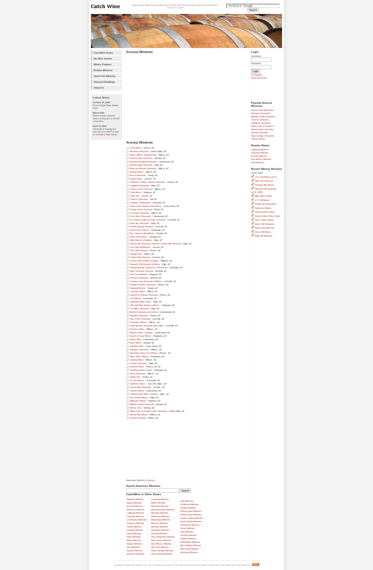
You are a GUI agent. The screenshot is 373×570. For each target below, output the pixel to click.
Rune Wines (135, 343)
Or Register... (257, 75)
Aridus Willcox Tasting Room (143, 155)
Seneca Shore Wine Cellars (267, 216)
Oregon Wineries (188, 508)
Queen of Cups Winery (140, 336)
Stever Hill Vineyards (264, 224)
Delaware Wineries (135, 523)
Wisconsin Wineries (189, 549)
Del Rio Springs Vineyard (141, 226)
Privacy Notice (201, 565)
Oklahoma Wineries (189, 504)
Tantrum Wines (258, 139)
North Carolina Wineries (162, 550)
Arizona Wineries (135, 506)
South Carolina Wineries (191, 518)
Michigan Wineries (159, 513)
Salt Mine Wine (137, 346)
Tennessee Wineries (190, 525)
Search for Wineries (105, 76)
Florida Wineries (134, 527)
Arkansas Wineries (136, 509)
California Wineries (259, 149)
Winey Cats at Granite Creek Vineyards (148, 411)
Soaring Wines (136, 360)
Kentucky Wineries (135, 554)
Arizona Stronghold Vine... (263, 110)
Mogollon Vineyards (139, 315)
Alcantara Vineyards (260, 113)
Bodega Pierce (137, 172)
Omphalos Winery (138, 322)
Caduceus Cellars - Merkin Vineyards (147, 182)
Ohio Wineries (186, 501)
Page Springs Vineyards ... (263, 136)
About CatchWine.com (241, 565)
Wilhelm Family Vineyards (263, 116)
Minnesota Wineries (160, 516)
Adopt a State (104, 134)
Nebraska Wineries (160, 530)
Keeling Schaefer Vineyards (143, 284)
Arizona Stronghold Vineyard (143, 161)
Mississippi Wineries (160, 520)
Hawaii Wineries (134, 533)
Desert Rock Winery (139, 230)
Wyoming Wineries (189, 552)
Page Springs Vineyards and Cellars (147, 325)
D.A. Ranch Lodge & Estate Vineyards (148, 220)
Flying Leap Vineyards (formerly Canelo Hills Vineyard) (155, 243)
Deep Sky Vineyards (139, 223)
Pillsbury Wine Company (141, 332)
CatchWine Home (103, 52)
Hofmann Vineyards (139, 278)
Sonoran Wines (137, 366)
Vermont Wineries (188, 535)
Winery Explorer (103, 64)
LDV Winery (135, 298)
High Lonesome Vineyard (141, 271)
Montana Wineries (159, 527)
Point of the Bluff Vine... (265, 228)
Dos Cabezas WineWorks (142, 233)
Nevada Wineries (259, 156)
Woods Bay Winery (139, 414)
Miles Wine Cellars (263, 196)
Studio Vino (135, 377)
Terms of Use (184, 565)
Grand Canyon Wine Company (144, 261)
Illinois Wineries (134, 540)
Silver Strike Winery (139, 356)
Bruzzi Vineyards (138, 175)
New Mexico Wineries (261, 159)
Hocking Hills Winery (264, 185)
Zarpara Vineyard (138, 418)
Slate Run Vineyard (263, 181)
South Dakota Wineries (191, 521)
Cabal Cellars (136, 179)
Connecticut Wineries (137, 520)
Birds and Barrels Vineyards (143, 168)
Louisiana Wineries (160, 499)
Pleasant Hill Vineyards (265, 189)
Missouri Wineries (159, 523)
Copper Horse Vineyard (141, 209)
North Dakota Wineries (162, 554)
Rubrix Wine (135, 339)
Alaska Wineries (134, 503)
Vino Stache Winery (139, 397)
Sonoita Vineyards (259, 132)
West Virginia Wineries (190, 545)
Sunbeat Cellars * (138, 384)
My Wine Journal (103, 58)
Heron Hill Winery (262, 232)
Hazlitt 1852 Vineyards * (265, 204)
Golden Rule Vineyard (140, 257)
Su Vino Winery (137, 380)
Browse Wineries (103, 70)
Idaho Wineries (134, 537)
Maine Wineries (158, 503)
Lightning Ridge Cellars (140, 302)
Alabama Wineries (135, 499)
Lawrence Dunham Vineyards (144, 295)
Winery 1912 (136, 408)
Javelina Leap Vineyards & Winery (146, 281)
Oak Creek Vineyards (140, 319)
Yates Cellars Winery (264, 220)
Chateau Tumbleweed (140, 202)
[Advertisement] (106, 200)
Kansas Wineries (135, 550)
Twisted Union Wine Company (144, 394)
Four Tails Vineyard (139, 250)
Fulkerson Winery (262, 208)
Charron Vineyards (260, 120)
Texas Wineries (187, 528)
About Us (99, 87)
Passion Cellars (137, 329)
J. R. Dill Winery (262, 200)
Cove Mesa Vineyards (140, 216)
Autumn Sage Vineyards (141, 165)
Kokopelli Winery (137, 288)
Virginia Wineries (188, 538)
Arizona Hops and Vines (262, 129)
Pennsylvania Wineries (191, 511)
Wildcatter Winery (138, 401)
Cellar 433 (134, 196)
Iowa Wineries (133, 547)
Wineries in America (146, 480)
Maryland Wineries (160, 506)
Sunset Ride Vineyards (140, 387)
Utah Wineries (257, 162)
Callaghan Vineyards (260, 123)
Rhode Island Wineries (190, 514)
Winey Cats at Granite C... (263, 126)
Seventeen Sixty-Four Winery (144, 353)
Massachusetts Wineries (162, 509)
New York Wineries (160, 547)
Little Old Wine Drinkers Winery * (145, 305)
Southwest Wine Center (141, 370)
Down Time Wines (138, 237)
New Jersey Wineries (161, 540)
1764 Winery (136, 148)
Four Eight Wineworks (140, 247)
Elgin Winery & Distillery (141, 240)
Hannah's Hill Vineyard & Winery (145, 264)
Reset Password (259, 78)
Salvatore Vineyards (139, 349)
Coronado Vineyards (139, 213)
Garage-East (136, 254)
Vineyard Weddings (104, 82)
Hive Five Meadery (139, 274)
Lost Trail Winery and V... (266, 177)
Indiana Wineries (134, 544)
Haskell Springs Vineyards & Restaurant (149, 267)
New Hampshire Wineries (163, 537)
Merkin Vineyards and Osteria (144, 312)
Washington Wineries (190, 542)
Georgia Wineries (135, 530)
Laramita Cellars (137, 291)
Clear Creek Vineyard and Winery (145, 206)
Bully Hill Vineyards (263, 236)
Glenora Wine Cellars (264, 212)
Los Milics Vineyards (140, 308)
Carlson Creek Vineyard (141, 189)
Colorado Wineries (259, 153)
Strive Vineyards (137, 373)
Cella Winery (136, 192)
